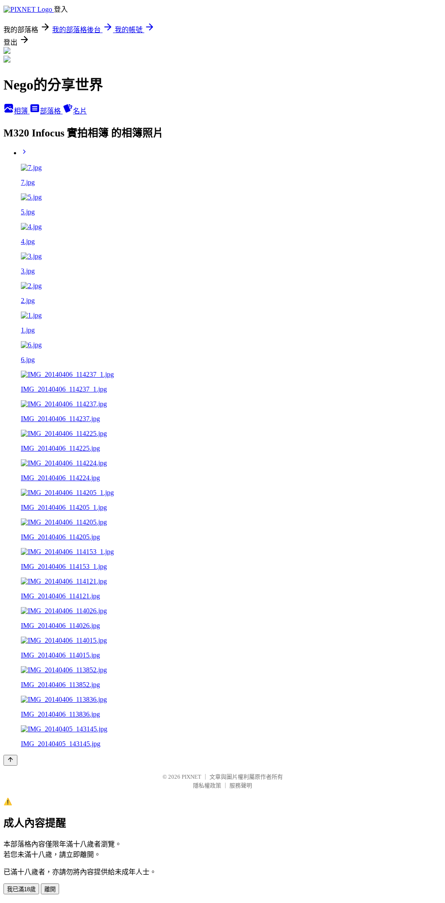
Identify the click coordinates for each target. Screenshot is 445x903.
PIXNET (191, 777)
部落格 (51, 111)
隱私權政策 (207, 785)
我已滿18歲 (21, 889)
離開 (50, 889)
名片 (80, 111)
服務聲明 (240, 785)
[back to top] (10, 760)
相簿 (22, 111)
